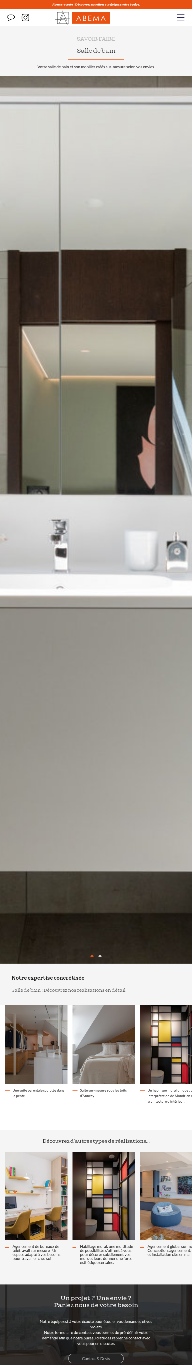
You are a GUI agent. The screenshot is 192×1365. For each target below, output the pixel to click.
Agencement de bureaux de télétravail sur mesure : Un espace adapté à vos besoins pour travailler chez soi (36, 1252)
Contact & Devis (96, 1358)
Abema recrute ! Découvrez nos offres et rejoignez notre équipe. (96, 4)
